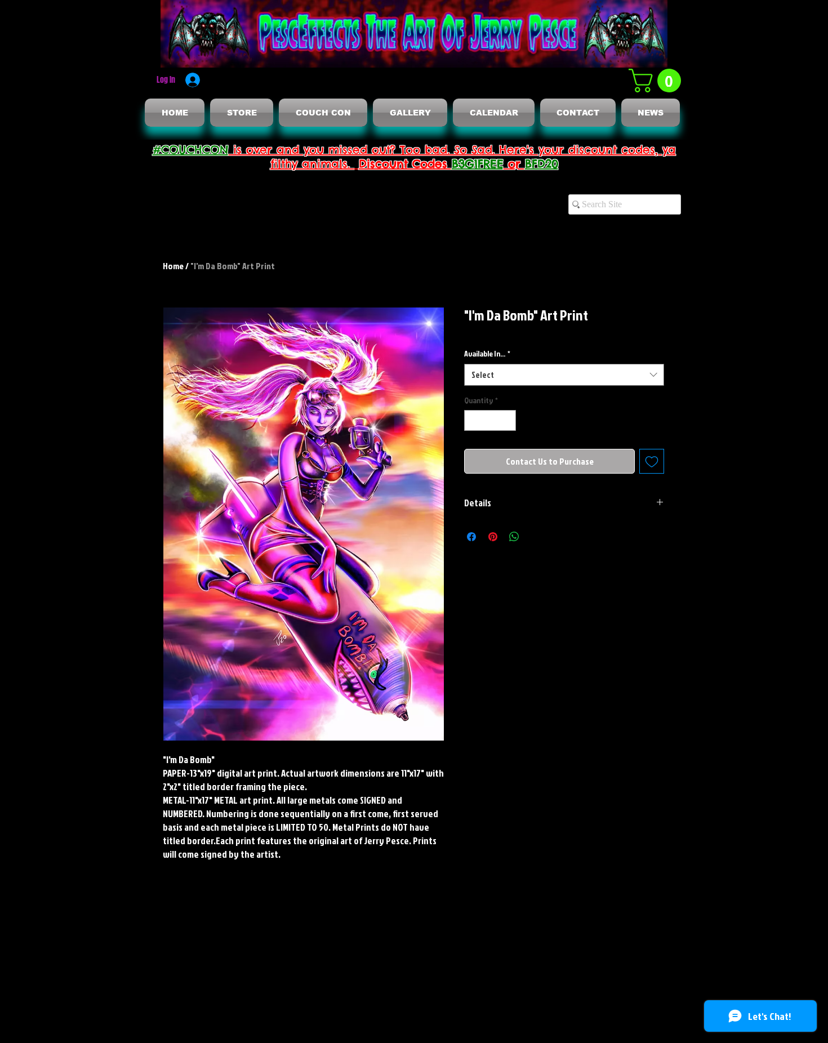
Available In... (487, 353)
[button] (658, 80)
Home (173, 266)
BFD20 (541, 164)
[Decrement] (473, 420)
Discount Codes (405, 164)
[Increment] (507, 420)
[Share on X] (535, 536)
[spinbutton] (490, 420)
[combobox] (564, 375)
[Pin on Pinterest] (493, 536)
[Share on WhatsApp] (514, 536)
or (514, 164)
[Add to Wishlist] (651, 461)
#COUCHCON (191, 149)
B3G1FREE (478, 164)
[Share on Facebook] (471, 536)
